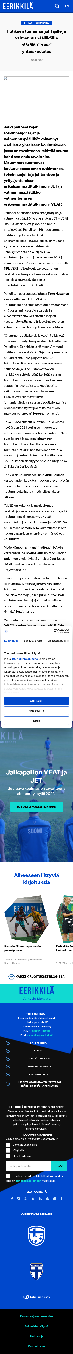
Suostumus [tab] (11, 640)
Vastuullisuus (36, 1346)
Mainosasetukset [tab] (58, 640)
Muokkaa (34, 710)
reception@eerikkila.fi (40, 1035)
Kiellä (36, 720)
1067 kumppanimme (25, 658)
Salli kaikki (36, 700)
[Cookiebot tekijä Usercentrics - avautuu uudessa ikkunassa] (53, 631)
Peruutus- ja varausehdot (36, 1316)
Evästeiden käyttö (36, 1326)
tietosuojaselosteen (28, 1180)
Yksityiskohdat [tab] (33, 640)
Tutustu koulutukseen (36, 807)
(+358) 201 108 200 (39, 1031)
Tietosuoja (37, 1336)
